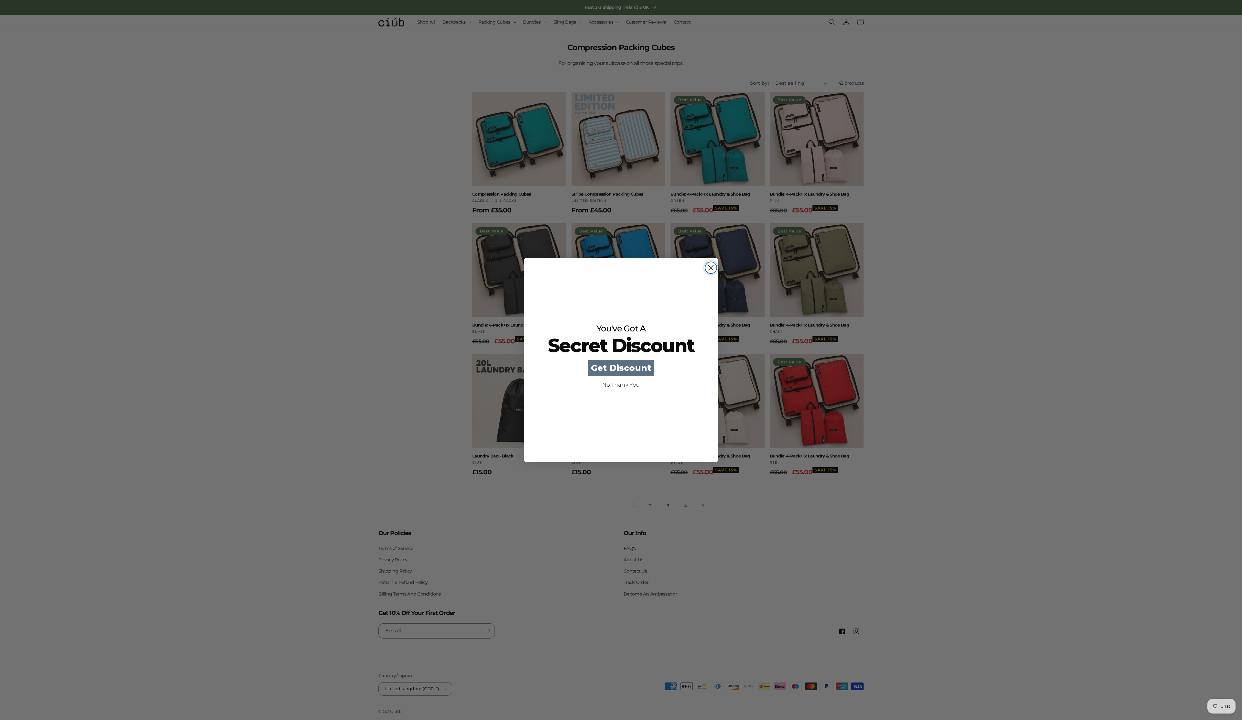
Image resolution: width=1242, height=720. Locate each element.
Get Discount (621, 368)
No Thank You (621, 385)
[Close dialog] (711, 268)
